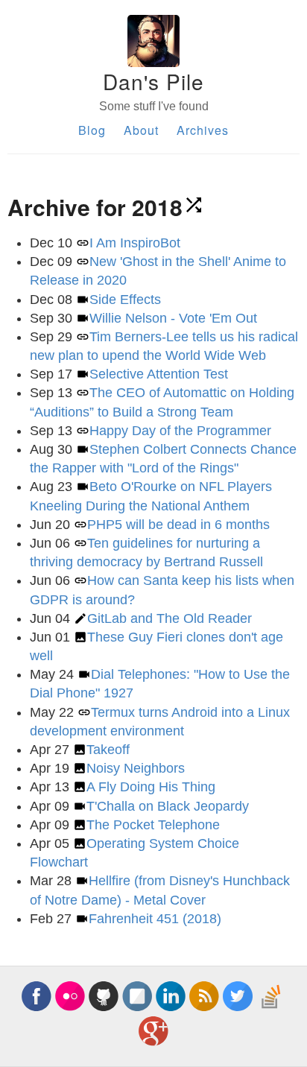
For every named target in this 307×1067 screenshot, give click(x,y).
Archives (203, 130)
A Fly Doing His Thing (150, 786)
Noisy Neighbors (135, 768)
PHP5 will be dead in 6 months (178, 524)
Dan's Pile (153, 81)
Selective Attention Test (158, 374)
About (141, 130)
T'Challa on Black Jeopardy (167, 806)
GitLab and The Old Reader (169, 618)
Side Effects (125, 299)
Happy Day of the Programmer (180, 430)
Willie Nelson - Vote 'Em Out (173, 318)
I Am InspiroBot (134, 242)
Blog (92, 130)
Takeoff (108, 749)
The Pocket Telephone (153, 824)
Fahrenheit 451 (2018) (155, 918)
